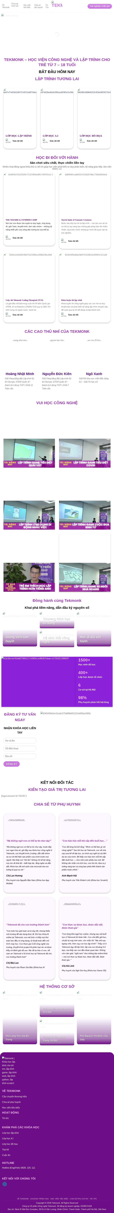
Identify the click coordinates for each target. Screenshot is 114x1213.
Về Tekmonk (5, 6)
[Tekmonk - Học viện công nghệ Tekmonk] (57, 6)
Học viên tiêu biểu (27, 6)
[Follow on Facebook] (4, 1184)
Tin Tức (47, 6)
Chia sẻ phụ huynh (38, 6)
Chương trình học (14, 5)
